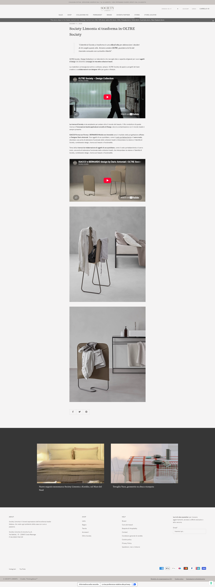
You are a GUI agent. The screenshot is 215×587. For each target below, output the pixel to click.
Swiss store (135, 20)
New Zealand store (157, 20)
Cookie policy (126, 540)
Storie (137, 15)
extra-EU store (111, 20)
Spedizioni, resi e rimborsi (131, 547)
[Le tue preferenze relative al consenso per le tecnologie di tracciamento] (211, 583)
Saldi (61, 15)
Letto (84, 521)
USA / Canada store (124, 20)
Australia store (145, 20)
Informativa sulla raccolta (89, 584)
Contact (125, 532)
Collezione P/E (82, 15)
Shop (84, 517)
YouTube (22, 569)
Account (186, 9)
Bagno (84, 525)
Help (124, 517)
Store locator (150, 15)
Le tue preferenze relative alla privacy (116, 584)
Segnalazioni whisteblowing (195, 579)
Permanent (97, 15)
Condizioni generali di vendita (132, 536)
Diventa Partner (123, 15)
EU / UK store (100, 20)
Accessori (85, 532)
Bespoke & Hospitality (129, 528)
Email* (175, 528)
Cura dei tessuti (127, 525)
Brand (109, 15)
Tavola (84, 528)
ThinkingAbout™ (32, 579)
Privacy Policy (127, 543)
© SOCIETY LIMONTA (10, 579)
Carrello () (204, 9)
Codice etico (179, 579)
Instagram (12, 569)
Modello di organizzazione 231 (161, 579)
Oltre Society (86, 536)
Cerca (194, 9)
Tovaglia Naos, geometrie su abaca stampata (133, 486)
